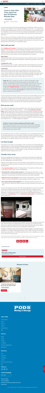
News (2, 330)
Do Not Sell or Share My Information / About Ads (11, 382)
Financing (2, 340)
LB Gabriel (7, 21)
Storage (2, 338)
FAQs (2, 353)
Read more (4, 290)
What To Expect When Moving (6, 362)
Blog (2, 364)
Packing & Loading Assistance (6, 345)
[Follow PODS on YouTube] (6, 369)
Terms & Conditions (5, 380)
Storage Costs (3, 357)
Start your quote (22, 256)
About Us (2, 325)
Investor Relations (4, 328)
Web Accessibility (4, 378)
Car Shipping (3, 342)
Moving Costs (3, 355)
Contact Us (3, 323)
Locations (3, 359)
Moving (2, 336)
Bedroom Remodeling (8, 19)
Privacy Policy (4, 384)
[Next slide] (24, 298)
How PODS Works (4, 319)
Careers (2, 321)
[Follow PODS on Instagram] (4, 369)
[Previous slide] (20, 298)
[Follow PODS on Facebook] (2, 369)
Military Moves (3, 347)
